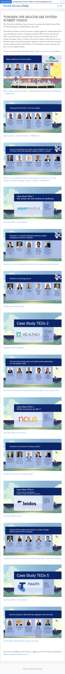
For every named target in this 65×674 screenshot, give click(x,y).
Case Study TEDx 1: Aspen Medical (15, 222)
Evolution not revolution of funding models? (18, 474)
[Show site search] (58, 6)
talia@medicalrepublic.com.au (18, 654)
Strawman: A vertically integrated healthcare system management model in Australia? (31, 264)
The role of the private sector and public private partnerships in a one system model (30, 390)
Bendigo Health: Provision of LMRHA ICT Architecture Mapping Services (32, 2)
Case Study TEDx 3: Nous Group (14, 433)
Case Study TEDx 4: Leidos (12, 516)
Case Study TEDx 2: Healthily (13, 348)
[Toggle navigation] (61, 6)
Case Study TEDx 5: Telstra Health (15, 600)
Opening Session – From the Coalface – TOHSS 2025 (21, 136)
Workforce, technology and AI (13, 306)
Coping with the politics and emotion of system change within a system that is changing (32, 558)
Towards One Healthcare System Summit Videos (30, 18)
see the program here (45, 51)
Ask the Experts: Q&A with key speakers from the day (21, 641)
